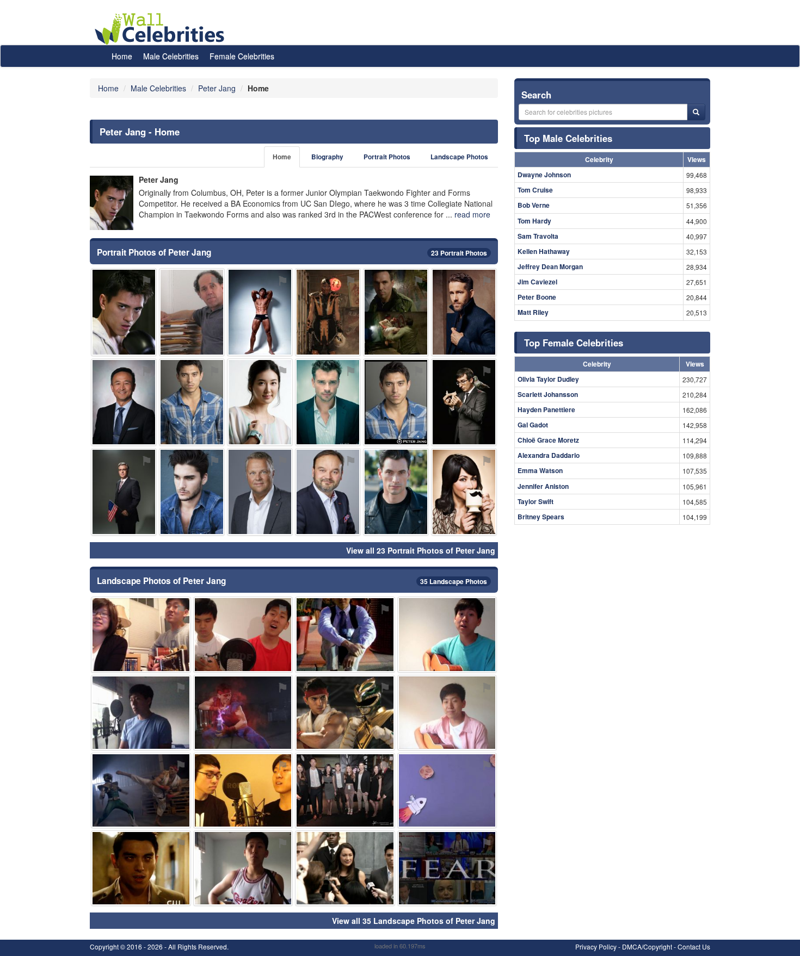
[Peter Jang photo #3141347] (328, 492)
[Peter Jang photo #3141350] (396, 492)
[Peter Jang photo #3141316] (141, 790)
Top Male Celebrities (568, 138)
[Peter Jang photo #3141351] (124, 492)
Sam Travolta (538, 236)
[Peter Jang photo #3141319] (345, 868)
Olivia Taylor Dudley (548, 379)
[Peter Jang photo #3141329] (141, 634)
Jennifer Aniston (543, 486)
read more (472, 214)
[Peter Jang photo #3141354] (192, 492)
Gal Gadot (533, 425)
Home (122, 56)
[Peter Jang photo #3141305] (447, 712)
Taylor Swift (535, 501)
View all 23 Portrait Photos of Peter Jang (420, 550)
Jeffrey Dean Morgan (550, 266)
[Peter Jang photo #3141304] (124, 312)
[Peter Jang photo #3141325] (243, 790)
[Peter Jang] (111, 203)
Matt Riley (533, 312)
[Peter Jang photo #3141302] (192, 402)
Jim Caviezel (537, 282)
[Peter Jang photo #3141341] (260, 402)
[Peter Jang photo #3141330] (464, 312)
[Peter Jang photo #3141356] (464, 492)
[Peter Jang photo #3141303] (396, 402)
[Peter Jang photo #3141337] (192, 312)
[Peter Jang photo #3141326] (345, 790)
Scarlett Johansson (548, 394)
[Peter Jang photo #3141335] (447, 868)
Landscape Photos (459, 157)
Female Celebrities (242, 56)
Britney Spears (541, 517)
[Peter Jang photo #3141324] (243, 712)
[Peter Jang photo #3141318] (260, 492)
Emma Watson (540, 470)
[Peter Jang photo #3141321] (328, 312)
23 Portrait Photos (459, 253)
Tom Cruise (535, 190)
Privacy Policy (596, 946)
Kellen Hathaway (544, 251)
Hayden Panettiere (546, 409)
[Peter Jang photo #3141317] (345, 634)
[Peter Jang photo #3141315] (396, 312)
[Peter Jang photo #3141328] (345, 712)
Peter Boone (537, 297)
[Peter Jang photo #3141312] (243, 634)
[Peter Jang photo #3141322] (141, 712)
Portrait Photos (387, 157)
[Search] (696, 112)
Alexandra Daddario (549, 455)
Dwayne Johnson (544, 174)
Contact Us (694, 946)
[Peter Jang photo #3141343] (328, 402)
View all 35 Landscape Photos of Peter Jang (413, 920)
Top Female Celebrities (573, 342)
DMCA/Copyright (647, 946)
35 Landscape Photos (453, 581)
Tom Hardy (534, 221)
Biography (327, 157)
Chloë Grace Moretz (548, 440)
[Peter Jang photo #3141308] (260, 312)
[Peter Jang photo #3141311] (243, 868)
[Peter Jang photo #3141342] (464, 402)
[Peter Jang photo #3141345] (124, 402)
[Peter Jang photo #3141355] (447, 790)
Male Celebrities (171, 56)
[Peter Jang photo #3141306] (141, 868)
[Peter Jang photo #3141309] (447, 634)
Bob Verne (534, 205)
